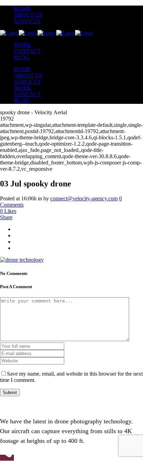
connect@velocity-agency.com (84, 198)
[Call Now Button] (7, 458)
